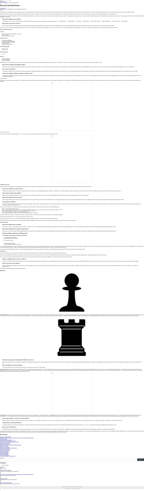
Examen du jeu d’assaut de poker (6, 439)
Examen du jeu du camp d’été (5, 442)
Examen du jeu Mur (3, 438)
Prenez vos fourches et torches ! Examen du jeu (8, 447)
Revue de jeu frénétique (4, 453)
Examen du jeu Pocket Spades (5, 436)
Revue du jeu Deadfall (4, 454)
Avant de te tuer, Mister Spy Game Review (7, 456)
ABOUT (80, 486)
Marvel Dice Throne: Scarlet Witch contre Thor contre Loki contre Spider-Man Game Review (16, 437)
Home (1, 2)
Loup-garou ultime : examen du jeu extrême (8, 440)
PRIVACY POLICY (71, 486)
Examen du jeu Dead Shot (4, 443)
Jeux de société (5, 2)
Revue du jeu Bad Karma (4, 455)
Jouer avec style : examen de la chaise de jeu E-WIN (9, 441)
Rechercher (2, 457)
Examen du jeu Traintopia (4, 446)
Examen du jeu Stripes (4, 445)
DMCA (77, 486)
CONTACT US (64, 486)
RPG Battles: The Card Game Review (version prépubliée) (10, 444)
